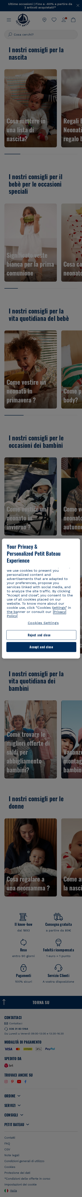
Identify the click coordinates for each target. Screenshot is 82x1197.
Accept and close (41, 647)
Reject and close (39, 635)
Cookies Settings (43, 623)
